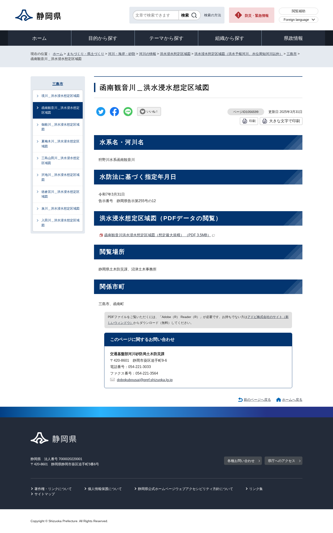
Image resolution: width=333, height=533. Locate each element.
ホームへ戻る (292, 400)
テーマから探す (166, 38)
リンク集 (256, 489)
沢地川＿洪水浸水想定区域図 (60, 177)
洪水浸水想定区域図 (175, 54)
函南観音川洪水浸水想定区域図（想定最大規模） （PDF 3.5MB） (157, 235)
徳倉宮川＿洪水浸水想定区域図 (60, 194)
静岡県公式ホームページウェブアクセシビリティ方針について (185, 489)
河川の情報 (147, 54)
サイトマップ (44, 494)
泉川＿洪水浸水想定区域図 (60, 208)
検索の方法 (212, 15)
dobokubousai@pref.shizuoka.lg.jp (145, 380)
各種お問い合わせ (241, 461)
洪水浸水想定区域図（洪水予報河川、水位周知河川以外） (238, 54)
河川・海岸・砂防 (121, 54)
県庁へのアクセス (281, 461)
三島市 (292, 54)
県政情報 (293, 38)
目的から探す (103, 38)
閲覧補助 (298, 11)
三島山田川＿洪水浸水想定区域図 (60, 160)
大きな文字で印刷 (284, 121)
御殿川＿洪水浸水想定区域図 (60, 127)
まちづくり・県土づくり (85, 54)
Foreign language (296, 20)
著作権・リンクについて (53, 489)
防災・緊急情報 (257, 15)
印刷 (252, 121)
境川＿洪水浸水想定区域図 (60, 96)
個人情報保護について (105, 489)
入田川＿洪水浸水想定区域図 (60, 222)
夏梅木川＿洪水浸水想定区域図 (60, 143)
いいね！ (152, 111)
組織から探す (229, 38)
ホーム (39, 38)
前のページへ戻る (257, 400)
